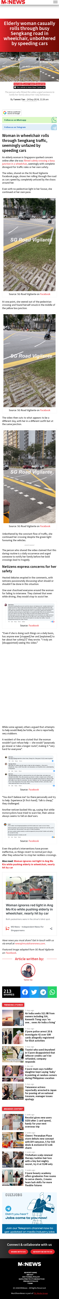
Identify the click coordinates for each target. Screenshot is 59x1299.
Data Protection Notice (32, 1279)
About (30, 1275)
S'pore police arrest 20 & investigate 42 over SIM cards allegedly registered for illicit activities (39, 1036)
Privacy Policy (30, 1281)
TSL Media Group (41, 1293)
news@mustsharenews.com (30, 943)
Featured (18, 84)
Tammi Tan (19, 99)
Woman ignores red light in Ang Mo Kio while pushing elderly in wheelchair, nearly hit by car (28, 864)
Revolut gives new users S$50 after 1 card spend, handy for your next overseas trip (38, 1122)
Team (30, 1283)
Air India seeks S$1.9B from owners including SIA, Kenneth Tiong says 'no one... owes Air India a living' (40, 1018)
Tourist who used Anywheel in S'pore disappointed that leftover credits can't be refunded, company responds (40, 1055)
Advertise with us (42, 1252)
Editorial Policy (31, 1277)
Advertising (30, 1272)
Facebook (45, 294)
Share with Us (18, 1252)
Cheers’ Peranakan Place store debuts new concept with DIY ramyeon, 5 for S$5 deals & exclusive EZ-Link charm (40, 1141)
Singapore (40, 84)
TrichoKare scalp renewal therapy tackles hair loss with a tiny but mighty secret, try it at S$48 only (39, 1159)
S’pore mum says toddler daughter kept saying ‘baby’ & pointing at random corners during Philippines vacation (41, 1073)
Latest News (29, 84)
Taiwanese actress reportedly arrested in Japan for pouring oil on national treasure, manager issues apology (40, 1093)
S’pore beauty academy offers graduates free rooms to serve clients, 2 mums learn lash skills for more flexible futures (40, 1179)
